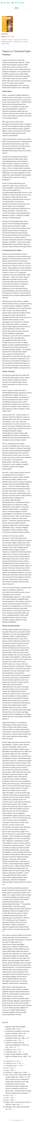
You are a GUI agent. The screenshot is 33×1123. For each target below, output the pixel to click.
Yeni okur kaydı (19, 3)
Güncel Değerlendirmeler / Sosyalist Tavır (14, 40)
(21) (3, 931)
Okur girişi (6, 3)
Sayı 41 (7, 37)
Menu (16, 8)
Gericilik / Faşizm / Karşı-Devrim (11, 39)
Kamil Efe (4, 34)
